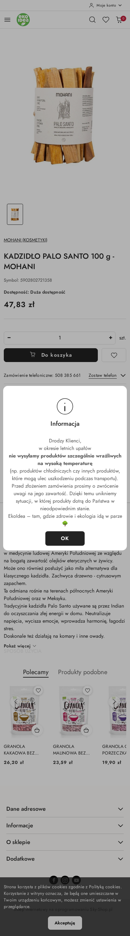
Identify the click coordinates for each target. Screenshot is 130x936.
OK (65, 538)
